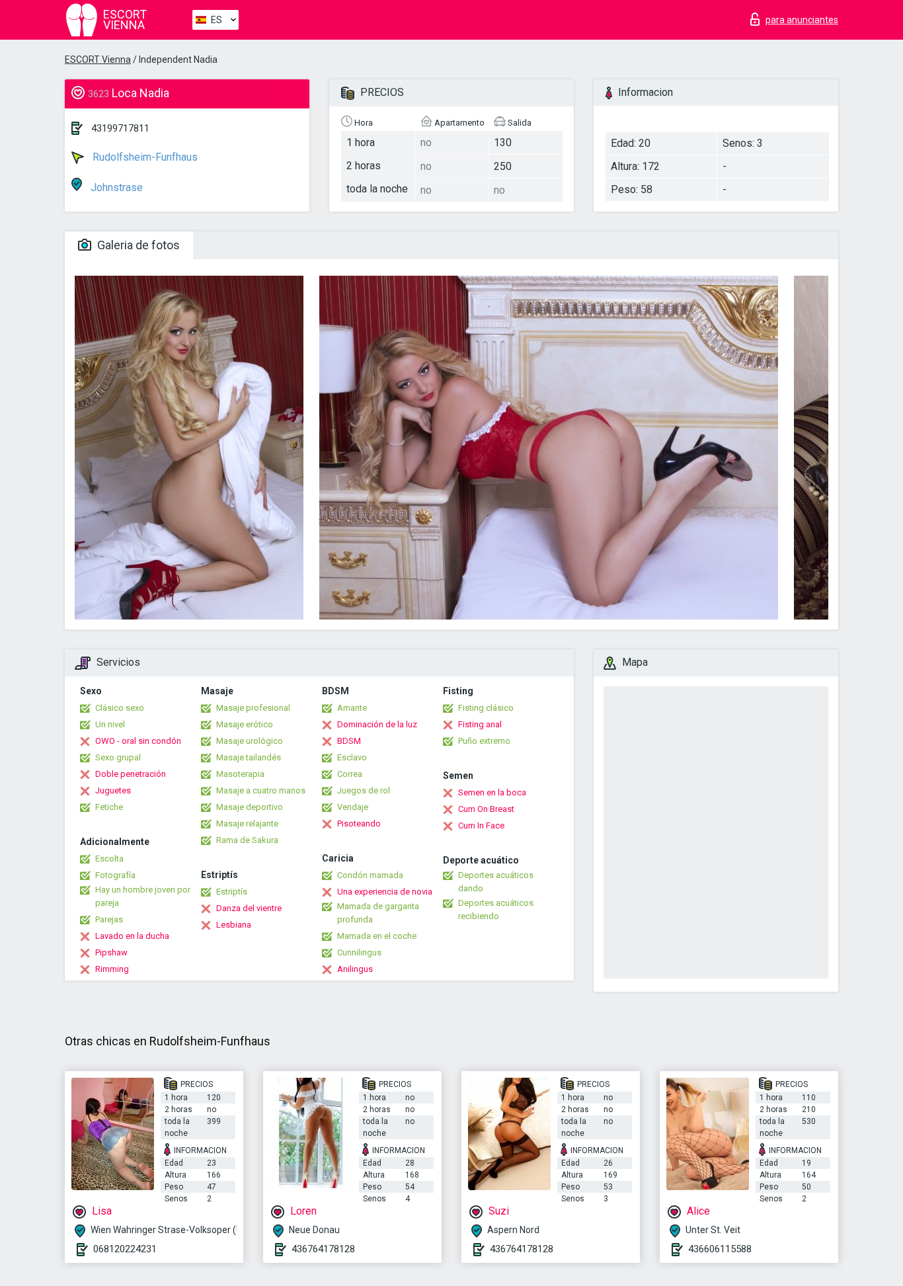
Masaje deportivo (249, 807)
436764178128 (323, 1249)
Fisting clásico (486, 708)
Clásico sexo (119, 708)
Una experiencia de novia (384, 892)
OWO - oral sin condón (138, 741)
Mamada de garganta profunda (378, 912)
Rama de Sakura (247, 840)
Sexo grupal (118, 757)
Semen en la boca (492, 792)
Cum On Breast (486, 809)
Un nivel (110, 724)
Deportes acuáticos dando (495, 881)
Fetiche (109, 807)
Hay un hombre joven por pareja (142, 896)
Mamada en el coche (376, 936)
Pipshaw (111, 952)
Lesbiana (233, 925)
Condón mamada (370, 875)
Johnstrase (115, 187)
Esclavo (352, 757)
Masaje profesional (253, 708)
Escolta (109, 859)
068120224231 (125, 1249)
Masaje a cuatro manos (260, 790)
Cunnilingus (359, 952)
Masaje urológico (249, 741)
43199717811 (120, 128)
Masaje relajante (247, 823)
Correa (349, 774)
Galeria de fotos (137, 245)
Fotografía (115, 875)
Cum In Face (481, 825)
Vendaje (352, 807)
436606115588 (720, 1249)
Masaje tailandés (248, 757)
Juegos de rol (363, 790)
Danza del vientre (249, 908)
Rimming (112, 969)
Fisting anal (480, 724)
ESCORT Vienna (98, 59)
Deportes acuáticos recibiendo (495, 909)
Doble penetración (130, 774)
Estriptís (231, 892)
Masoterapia (240, 774)
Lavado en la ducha (132, 936)
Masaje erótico (244, 724)
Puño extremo (484, 741)
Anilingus (355, 969)
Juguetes (113, 790)
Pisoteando (359, 823)
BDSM (349, 741)
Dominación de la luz (377, 724)
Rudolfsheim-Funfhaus (144, 157)
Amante (352, 708)
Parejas (109, 919)
